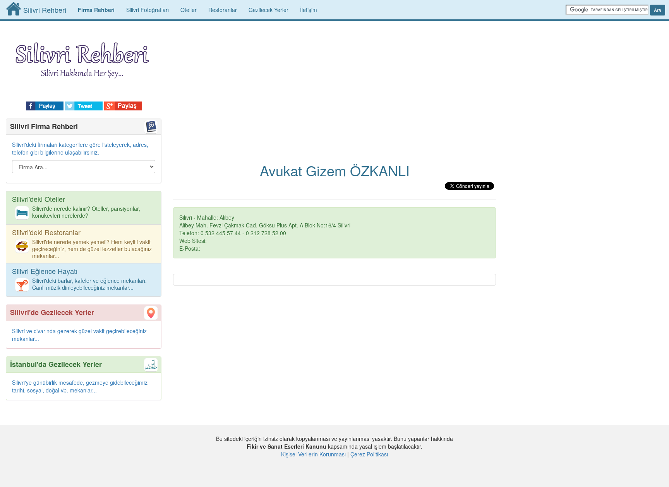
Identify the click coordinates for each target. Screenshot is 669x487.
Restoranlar (222, 10)
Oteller (188, 10)
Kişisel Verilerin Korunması (313, 454)
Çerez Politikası (369, 454)
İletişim (308, 10)
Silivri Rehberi (44, 10)
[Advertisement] (334, 85)
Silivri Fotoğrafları (147, 10)
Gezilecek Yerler (268, 10)
